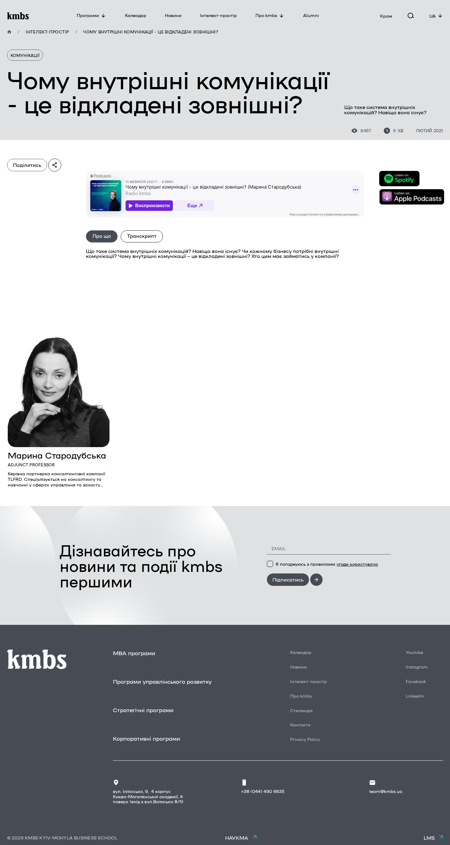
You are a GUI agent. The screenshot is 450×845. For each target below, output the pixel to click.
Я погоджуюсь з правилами (327, 563)
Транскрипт (141, 236)
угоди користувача (357, 563)
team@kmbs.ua (385, 791)
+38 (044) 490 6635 (262, 791)
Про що (101, 236)
